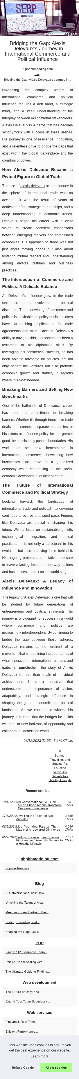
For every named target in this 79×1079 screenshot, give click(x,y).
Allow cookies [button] (56, 1067)
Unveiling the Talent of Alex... (25, 902)
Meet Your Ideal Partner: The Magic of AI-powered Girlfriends (38, 828)
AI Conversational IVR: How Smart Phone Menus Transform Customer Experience (40, 805)
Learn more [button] (39, 1056)
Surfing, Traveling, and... (22, 922)
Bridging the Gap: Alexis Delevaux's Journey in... (37, 79)
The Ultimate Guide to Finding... (27, 971)
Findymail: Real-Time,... (21, 1021)
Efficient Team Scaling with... (25, 962)
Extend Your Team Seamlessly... (27, 1001)
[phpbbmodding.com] (39, 18)
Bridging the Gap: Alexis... (23, 931)
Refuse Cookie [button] (23, 1067)
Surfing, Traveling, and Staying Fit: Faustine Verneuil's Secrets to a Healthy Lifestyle (60, 768)
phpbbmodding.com (39, 69)
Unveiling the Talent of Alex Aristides (35, 817)
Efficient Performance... (21, 1031)
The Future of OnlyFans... (23, 991)
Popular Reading (17, 868)
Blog (37, 74)
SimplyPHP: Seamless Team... (26, 952)
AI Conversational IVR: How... (25, 893)
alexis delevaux (32, 186)
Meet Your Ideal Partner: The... (26, 912)
